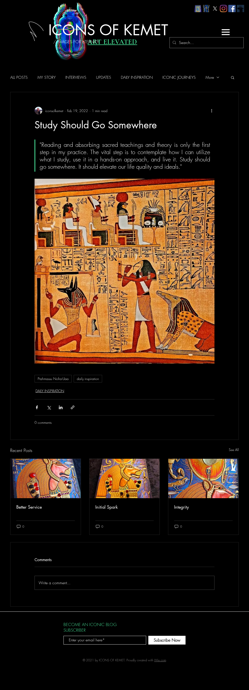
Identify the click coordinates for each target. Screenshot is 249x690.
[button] (225, 32)
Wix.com (160, 660)
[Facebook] (232, 8)
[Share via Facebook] (37, 407)
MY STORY (46, 77)
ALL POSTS (19, 77)
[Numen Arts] (240, 8)
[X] (215, 8)
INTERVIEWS (75, 77)
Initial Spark (106, 507)
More (209, 77)
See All (234, 449)
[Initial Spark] (124, 478)
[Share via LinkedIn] (60, 407)
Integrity (181, 507)
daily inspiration (88, 378)
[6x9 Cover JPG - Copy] (198, 8)
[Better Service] (45, 478)
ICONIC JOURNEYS (179, 77)
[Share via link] (72, 407)
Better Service (29, 507)
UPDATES (103, 77)
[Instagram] (223, 8)
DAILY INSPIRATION (137, 77)
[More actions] (211, 111)
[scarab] (206, 8)
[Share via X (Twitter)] (48, 407)
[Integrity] (203, 478)
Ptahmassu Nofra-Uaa (53, 378)
